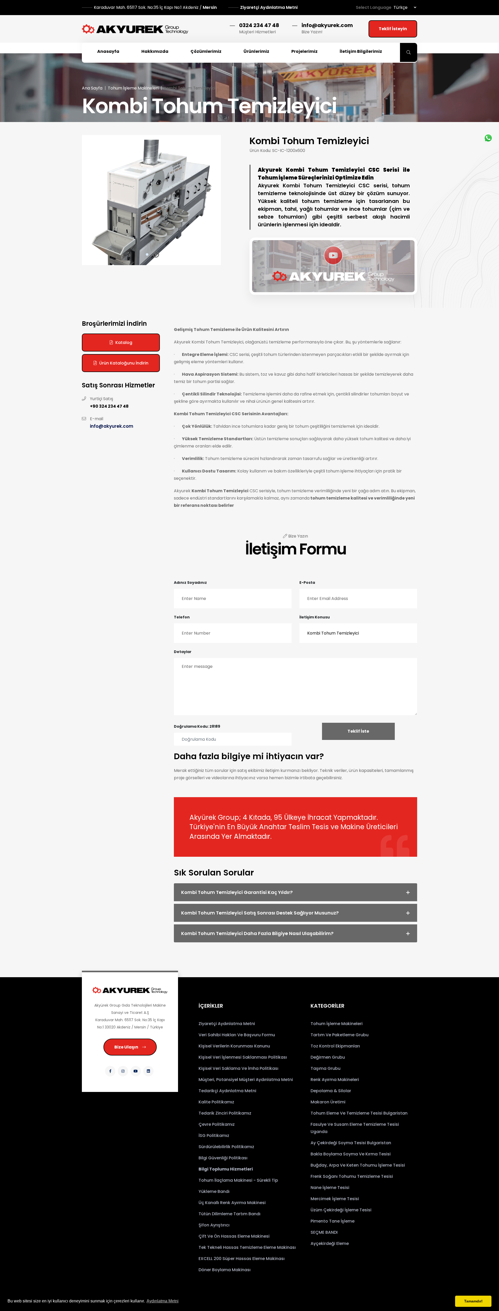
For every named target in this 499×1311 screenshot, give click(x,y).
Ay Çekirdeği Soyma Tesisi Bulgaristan (351, 1143)
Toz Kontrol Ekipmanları (335, 1046)
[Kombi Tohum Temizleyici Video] (333, 265)
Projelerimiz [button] (304, 51)
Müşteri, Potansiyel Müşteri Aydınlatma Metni (246, 1080)
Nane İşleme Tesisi (330, 1188)
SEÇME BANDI (324, 1232)
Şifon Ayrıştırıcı (214, 1225)
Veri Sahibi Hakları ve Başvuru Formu (237, 1035)
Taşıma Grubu (325, 1068)
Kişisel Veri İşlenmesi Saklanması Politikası (243, 1057)
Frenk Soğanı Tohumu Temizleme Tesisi (352, 1176)
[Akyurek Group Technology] (130, 990)
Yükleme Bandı (214, 1191)
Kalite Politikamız (216, 1102)
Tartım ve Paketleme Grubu (340, 1035)
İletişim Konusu (314, 617)
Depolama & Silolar (331, 1091)
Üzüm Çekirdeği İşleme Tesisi (341, 1210)
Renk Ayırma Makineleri (335, 1080)
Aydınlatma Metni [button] (163, 1301)
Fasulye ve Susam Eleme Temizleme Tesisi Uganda (355, 1128)
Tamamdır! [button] (473, 1301)
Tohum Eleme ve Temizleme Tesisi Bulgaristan (359, 1113)
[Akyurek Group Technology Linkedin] (148, 1071)
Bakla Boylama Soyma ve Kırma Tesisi (351, 1154)
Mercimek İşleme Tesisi (335, 1199)
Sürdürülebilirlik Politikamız (226, 1147)
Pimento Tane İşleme (332, 1221)
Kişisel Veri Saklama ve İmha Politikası (238, 1068)
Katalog (123, 343)
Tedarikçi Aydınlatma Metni (227, 1091)
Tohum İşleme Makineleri (133, 88)
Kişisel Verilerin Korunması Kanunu (234, 1046)
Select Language (373, 7)
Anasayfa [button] (108, 51)
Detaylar (183, 651)
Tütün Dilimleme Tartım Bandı (229, 1214)
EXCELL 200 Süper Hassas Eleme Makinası (242, 1259)
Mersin (156, 7)
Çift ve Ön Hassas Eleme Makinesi (234, 1236)
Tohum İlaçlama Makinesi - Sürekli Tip (238, 1180)
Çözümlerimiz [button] (206, 51)
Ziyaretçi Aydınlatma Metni (269, 7)
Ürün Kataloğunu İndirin (123, 363)
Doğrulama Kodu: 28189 (197, 726)
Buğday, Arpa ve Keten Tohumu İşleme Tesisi (358, 1165)
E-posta (307, 582)
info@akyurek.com (327, 25)
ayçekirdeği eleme (330, 1243)
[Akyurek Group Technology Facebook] (110, 1071)
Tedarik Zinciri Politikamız (225, 1113)
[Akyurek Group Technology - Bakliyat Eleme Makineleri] (135, 28)
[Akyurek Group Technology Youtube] (135, 1071)
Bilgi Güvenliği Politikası (223, 1158)
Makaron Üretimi (328, 1102)
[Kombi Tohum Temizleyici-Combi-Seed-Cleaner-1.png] (151, 200)
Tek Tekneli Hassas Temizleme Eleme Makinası (247, 1247)
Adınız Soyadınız (190, 582)
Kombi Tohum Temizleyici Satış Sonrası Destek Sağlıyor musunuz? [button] (260, 913)
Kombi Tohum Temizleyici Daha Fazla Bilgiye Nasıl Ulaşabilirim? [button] (257, 933)
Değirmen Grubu (328, 1057)
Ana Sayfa (92, 88)
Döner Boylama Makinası (225, 1270)
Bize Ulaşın (126, 1047)
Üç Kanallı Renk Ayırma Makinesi (232, 1203)
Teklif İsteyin (393, 29)
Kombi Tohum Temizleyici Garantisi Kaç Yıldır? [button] (237, 892)
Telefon (182, 617)
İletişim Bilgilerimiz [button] (361, 51)
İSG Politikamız (214, 1136)
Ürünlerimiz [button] (256, 51)
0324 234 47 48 (259, 25)
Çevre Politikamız (217, 1124)
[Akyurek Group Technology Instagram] (123, 1071)
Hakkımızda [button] (154, 51)
